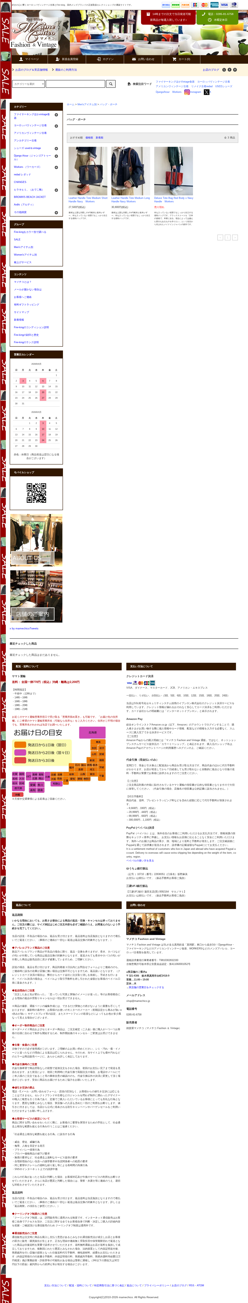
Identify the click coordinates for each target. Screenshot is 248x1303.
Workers (177, 92)
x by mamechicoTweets (24, 628)
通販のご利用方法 (66, 69)
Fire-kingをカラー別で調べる (30, 232)
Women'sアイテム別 (25, 254)
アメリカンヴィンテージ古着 (172, 86)
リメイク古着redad (202, 86)
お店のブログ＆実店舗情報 (31, 69)
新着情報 (19, 319)
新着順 (99, 137)
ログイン (108, 59)
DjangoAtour (163, 92)
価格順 (89, 137)
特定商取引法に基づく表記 (109, 1285)
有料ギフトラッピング (26, 304)
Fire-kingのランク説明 (26, 342)
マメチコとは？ (23, 282)
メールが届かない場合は (28, 289)
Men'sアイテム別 (87, 104)
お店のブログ (211, 69)
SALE (17, 239)
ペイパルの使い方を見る (140, 860)
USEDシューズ (223, 86)
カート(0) (184, 59)
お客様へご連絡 (23, 297)
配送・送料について (80, 1285)
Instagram (195, 92)
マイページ (32, 59)
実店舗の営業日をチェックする (146, 987)
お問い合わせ (146, 59)
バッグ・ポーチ (108, 104)
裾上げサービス (23, 262)
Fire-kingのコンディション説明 (31, 327)
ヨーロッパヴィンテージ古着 (213, 81)
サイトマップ (21, 312)
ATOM (200, 1285)
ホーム (70, 104)
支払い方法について (55, 1285)
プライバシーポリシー (156, 1285)
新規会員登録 (70, 59)
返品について (134, 1285)
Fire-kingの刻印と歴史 (26, 335)
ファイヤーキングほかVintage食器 (175, 81)
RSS (191, 1285)
